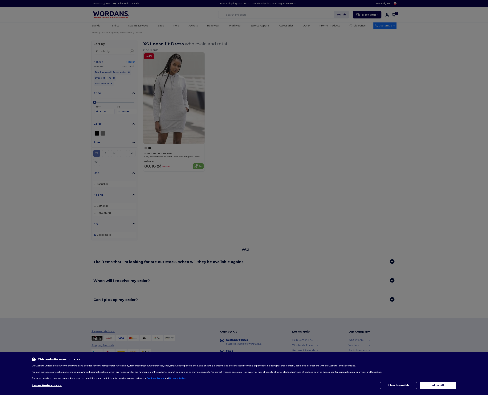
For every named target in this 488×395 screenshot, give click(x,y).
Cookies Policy (155, 378)
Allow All (438, 385)
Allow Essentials (398, 385)
